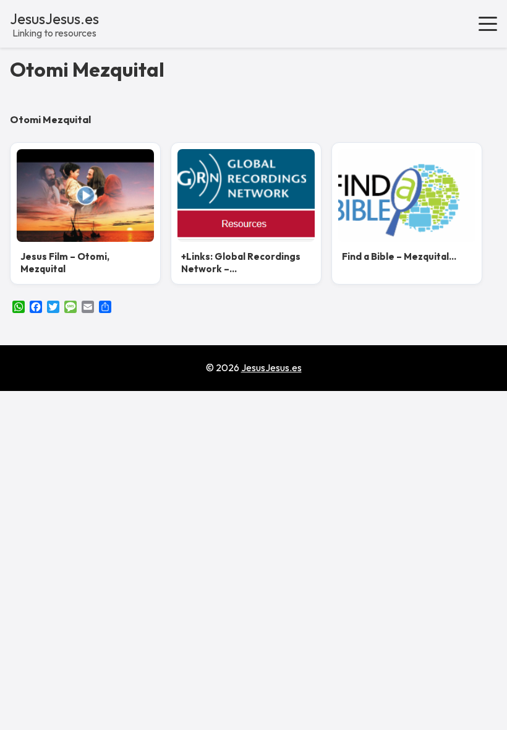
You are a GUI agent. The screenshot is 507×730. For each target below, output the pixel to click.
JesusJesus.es (54, 18)
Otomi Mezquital (87, 70)
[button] (488, 23)
